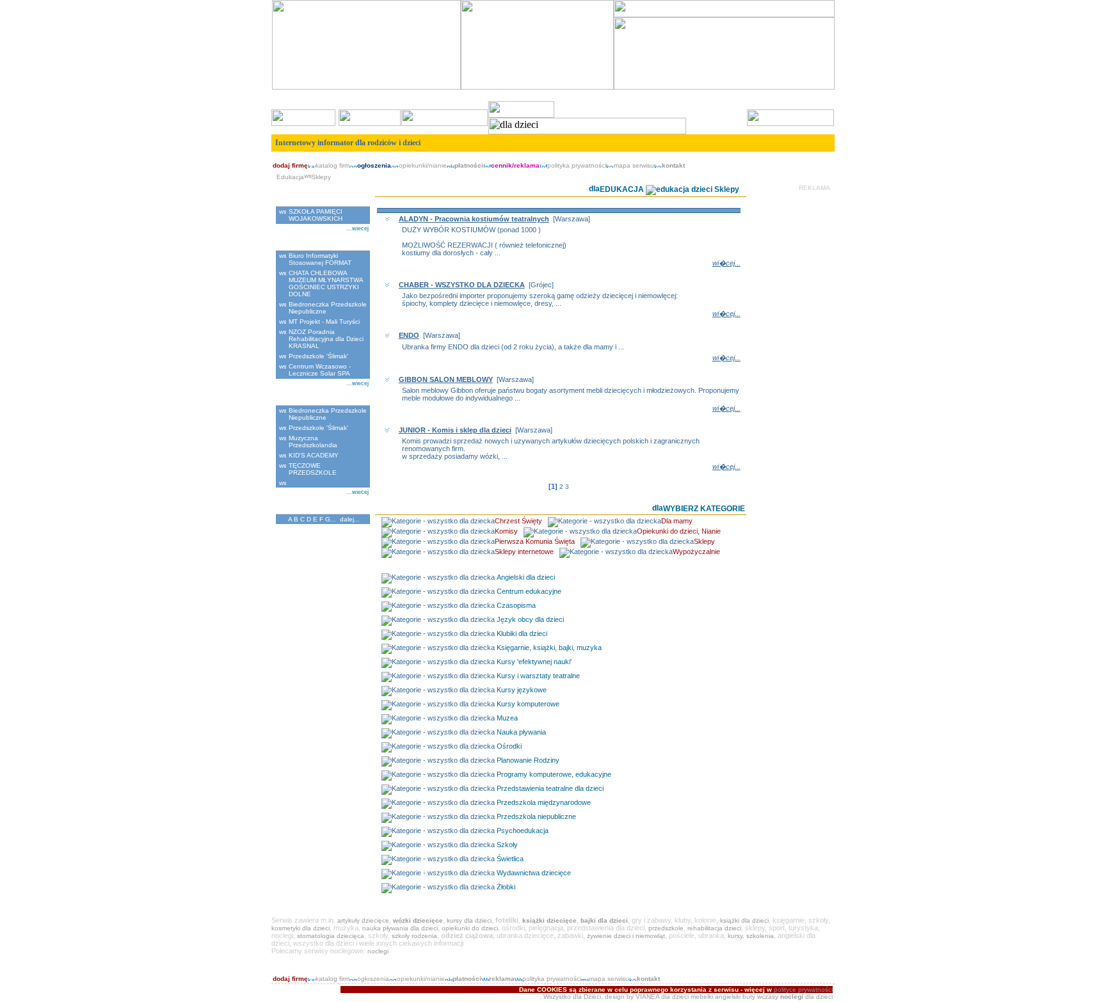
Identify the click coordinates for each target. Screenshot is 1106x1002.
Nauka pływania (521, 732)
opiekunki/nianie (423, 165)
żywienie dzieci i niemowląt (626, 935)
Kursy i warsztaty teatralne (538, 676)
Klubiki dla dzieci (522, 633)
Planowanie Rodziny (528, 760)
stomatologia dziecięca (330, 935)
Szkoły (507, 844)
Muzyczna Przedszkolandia (313, 441)
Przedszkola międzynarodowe (544, 802)
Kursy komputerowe (528, 704)
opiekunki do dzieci (470, 928)
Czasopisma (516, 605)
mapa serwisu (634, 165)
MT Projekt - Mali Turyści (324, 321)
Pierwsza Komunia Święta (535, 541)
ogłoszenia (373, 978)
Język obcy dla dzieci (530, 619)
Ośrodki (509, 746)
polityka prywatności (576, 165)
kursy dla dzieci (469, 920)
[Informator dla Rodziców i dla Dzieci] (724, 87)
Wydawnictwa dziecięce (534, 873)
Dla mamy (677, 521)
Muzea (507, 718)
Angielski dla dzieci (526, 577)
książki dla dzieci (744, 920)
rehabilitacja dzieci (714, 928)
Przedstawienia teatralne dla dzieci (550, 788)
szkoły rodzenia (414, 935)
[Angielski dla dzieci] (366, 87)
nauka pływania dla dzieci (400, 928)
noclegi (378, 951)
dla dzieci (675, 996)
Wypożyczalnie (696, 551)
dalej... (350, 519)
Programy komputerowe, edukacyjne (554, 774)
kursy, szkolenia (751, 935)
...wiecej (357, 228)
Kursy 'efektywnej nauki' (534, 661)
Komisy (506, 531)
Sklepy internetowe (524, 551)
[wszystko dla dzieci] (821, 157)
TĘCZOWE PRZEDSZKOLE (313, 469)
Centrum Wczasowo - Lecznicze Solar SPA (320, 370)
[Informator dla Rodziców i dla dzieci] (537, 87)
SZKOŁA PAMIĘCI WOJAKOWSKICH (315, 215)
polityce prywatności (803, 989)
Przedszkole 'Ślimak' (318, 356)
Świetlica (510, 859)
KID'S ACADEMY (314, 455)
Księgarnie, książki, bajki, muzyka (549, 647)
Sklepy (704, 541)
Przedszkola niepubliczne (536, 816)
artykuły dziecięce (363, 920)
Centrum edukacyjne (529, 591)
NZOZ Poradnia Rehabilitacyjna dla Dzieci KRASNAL (326, 338)
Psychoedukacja (523, 830)
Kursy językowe (522, 690)
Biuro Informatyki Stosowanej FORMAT (320, 259)
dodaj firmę (290, 165)
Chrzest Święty (518, 521)
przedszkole (666, 928)
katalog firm (332, 165)
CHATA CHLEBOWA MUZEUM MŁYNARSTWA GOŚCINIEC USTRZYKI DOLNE (326, 283)
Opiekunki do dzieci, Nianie (679, 531)
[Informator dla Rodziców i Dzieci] (724, 15)
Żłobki (506, 887)
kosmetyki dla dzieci (300, 928)
